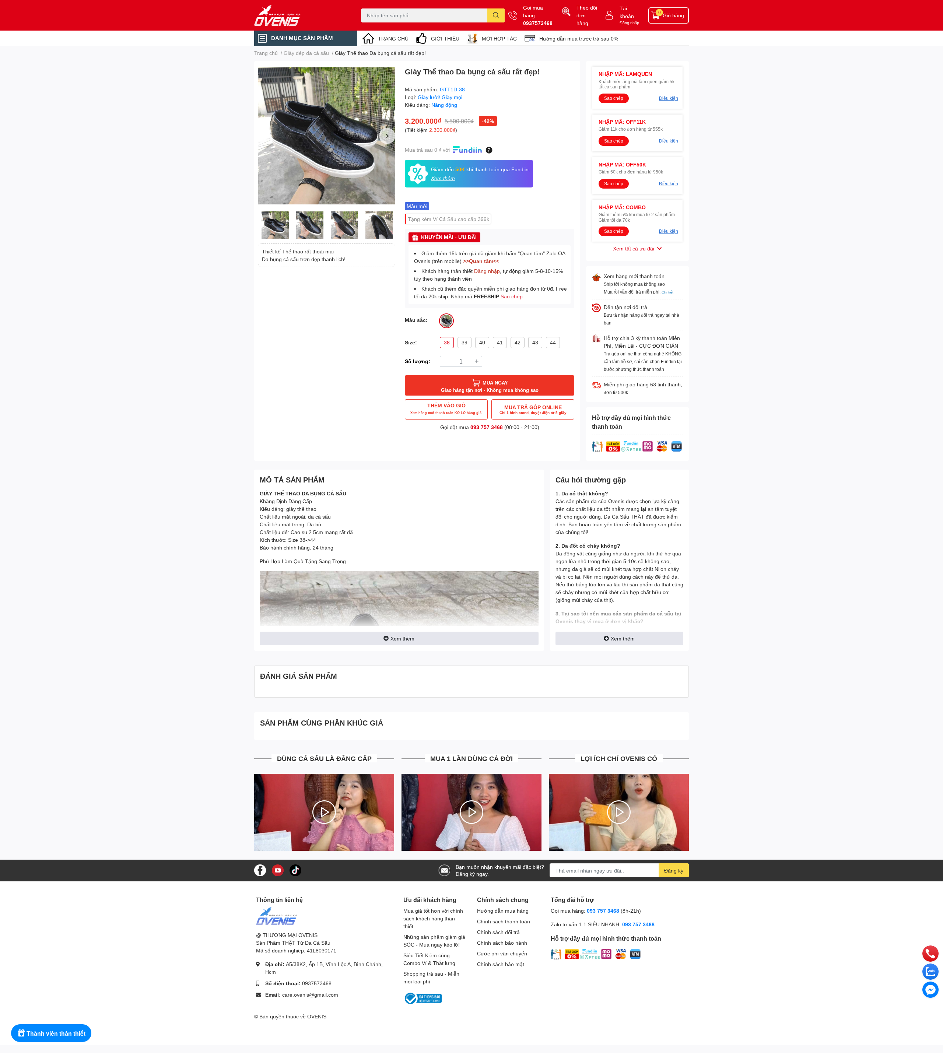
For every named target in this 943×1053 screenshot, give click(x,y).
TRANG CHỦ (393, 38)
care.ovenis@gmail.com (310, 994)
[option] (326, 135)
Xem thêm (402, 638)
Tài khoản (627, 12)
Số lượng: (417, 361)
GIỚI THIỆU (445, 38)
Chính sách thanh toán (503, 921)
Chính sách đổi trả (498, 932)
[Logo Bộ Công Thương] (422, 998)
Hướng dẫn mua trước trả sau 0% (578, 38)
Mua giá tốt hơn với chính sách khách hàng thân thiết (433, 918)
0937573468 (538, 23)
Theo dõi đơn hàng (586, 15)
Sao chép (512, 296)
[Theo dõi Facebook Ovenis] (260, 870)
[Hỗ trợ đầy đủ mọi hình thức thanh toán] (637, 446)
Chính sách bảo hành (502, 943)
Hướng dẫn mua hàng (503, 911)
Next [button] (387, 136)
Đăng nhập (629, 22)
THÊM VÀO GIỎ (446, 408)
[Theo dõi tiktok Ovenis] (295, 870)
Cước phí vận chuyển (502, 953)
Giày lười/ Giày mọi (440, 97)
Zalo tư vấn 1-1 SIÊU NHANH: (603, 924)
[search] (496, 15)
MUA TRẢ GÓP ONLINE (533, 409)
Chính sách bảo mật (500, 964)
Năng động (444, 105)
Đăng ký (673, 870)
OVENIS (316, 1016)
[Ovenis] (300, 15)
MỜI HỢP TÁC (499, 38)
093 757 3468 (486, 427)
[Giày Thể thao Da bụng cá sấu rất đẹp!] (326, 135)
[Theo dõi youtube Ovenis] (278, 870)
